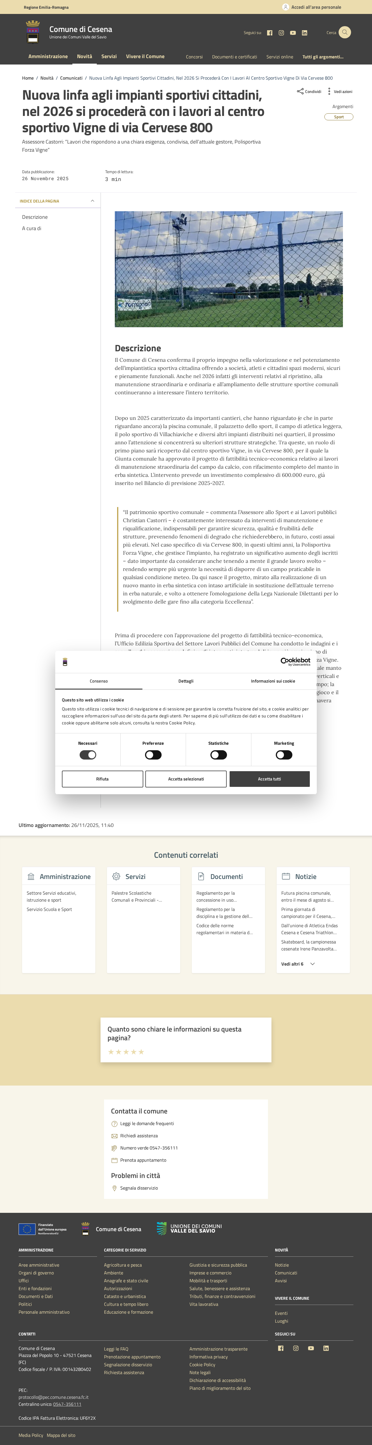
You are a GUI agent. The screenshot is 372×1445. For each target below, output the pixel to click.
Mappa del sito (61, 1435)
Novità (84, 56)
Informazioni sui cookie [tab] (273, 681)
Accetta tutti (269, 779)
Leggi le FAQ (116, 1348)
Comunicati (286, 1272)
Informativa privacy (208, 1356)
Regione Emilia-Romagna (46, 7)
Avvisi (281, 1280)
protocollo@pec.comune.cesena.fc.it (54, 1397)
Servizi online (280, 56)
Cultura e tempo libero (126, 1304)
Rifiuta (102, 779)
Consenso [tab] (99, 681)
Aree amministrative (39, 1264)
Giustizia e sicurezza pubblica (218, 1264)
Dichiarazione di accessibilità (217, 1380)
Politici (25, 1304)
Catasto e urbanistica (125, 1296)
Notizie (282, 1264)
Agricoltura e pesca (123, 1264)
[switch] (153, 755)
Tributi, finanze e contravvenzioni (222, 1296)
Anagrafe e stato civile (126, 1280)
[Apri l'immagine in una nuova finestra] (229, 269)
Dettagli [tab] (186, 681)
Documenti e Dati (36, 1296)
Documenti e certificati (234, 56)
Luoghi (281, 1320)
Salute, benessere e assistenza (219, 1288)
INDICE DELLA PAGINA (39, 201)
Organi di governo (36, 1272)
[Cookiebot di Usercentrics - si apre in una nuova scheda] (285, 662)
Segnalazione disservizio (128, 1364)
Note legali (200, 1372)
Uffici (24, 1280)
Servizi (109, 56)
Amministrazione (48, 56)
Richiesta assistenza (124, 1372)
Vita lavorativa (203, 1304)
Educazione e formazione (128, 1311)
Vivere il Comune (145, 56)
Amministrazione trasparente (218, 1348)
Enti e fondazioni (35, 1288)
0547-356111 (67, 1404)
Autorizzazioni (118, 1288)
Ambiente (113, 1272)
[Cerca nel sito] (345, 32)
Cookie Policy (202, 1364)
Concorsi (194, 56)
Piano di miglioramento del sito (220, 1388)
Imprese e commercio (210, 1272)
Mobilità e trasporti (208, 1280)
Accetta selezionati (186, 779)
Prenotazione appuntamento (132, 1356)
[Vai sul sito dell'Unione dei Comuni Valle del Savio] (189, 1228)
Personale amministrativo (44, 1311)
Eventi (281, 1313)
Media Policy (31, 1435)
